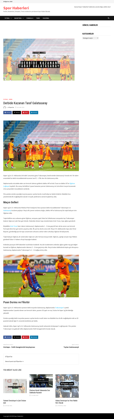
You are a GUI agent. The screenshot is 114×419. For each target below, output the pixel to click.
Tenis (38, 18)
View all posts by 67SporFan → (14, 361)
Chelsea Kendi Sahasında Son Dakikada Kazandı (39, 391)
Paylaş (8, 112)
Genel (10, 99)
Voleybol (46, 18)
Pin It (26, 112)
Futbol (7, 18)
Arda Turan (14, 226)
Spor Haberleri (16, 7)
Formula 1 (29, 18)
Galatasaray (7, 210)
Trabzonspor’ (59, 308)
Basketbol (18, 18)
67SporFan (11, 107)
